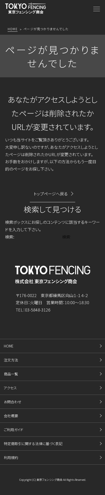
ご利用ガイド (13, 429)
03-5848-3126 (37, 310)
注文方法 (11, 359)
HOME (9, 346)
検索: (9, 237)
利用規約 (11, 457)
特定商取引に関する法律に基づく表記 (33, 443)
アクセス (10, 387)
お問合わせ (12, 401)
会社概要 (11, 415)
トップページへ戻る (51, 194)
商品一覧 (11, 373)
